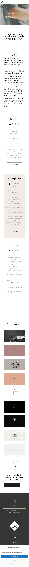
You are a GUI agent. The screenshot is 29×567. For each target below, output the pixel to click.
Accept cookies (14, 556)
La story (14, 500)
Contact (14, 505)
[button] (27, 548)
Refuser (14, 560)
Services (14, 502)
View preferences (14, 563)
